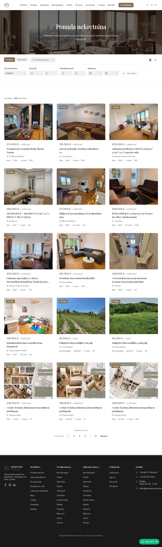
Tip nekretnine (10, 68)
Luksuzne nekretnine (39, 491)
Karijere (33, 509)
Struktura (92, 68)
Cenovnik (113, 482)
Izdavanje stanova (38, 477)
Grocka (60, 523)
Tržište (69, 5)
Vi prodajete (126, 5)
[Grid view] (150, 60)
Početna (23, 5)
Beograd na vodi (37, 486)
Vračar (59, 477)
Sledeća (103, 436)
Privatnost (113, 486)
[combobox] (43, 59)
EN (152, 5)
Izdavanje (44, 5)
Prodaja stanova (37, 473)
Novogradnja (57, 5)
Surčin (59, 518)
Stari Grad (61, 482)
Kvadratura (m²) (67, 68)
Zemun (59, 486)
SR (147, 5)
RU (156, 5)
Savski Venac (62, 500)
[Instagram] (10, 485)
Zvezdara (61, 495)
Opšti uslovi (114, 473)
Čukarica (60, 509)
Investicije (90, 5)
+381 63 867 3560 (147, 477)
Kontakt (111, 5)
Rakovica (60, 514)
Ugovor (112, 477)
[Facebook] (5, 485)
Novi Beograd (62, 473)
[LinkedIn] (14, 485)
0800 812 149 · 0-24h (148, 484)
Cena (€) (33, 68)
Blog (32, 495)
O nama (101, 5)
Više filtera (131, 73)
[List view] (155, 60)
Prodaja (33, 5)
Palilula (59, 504)
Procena (79, 5)
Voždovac (61, 491)
